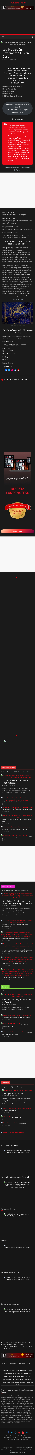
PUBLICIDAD (10, 1439)
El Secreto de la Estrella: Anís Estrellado (17, 1033)
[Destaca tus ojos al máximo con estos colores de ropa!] (17, 815)
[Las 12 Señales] (6, 1116)
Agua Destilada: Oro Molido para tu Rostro (14, 963)
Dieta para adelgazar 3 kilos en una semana (15, 938)
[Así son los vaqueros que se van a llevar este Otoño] (17, 808)
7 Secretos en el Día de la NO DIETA (13, 977)
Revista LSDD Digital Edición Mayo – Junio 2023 (17, 1373)
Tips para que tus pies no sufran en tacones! (17, 837)
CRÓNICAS (15, 1437)
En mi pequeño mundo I (9, 1110)
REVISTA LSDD (28, 1437)
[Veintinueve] (9, 1123)
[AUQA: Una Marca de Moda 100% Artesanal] (17, 775)
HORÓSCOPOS (7, 1437)
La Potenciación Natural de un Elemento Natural (17, 1017)
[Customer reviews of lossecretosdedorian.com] (12, 1132)
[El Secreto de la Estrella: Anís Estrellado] (13, 1032)
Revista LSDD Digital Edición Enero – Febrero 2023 (17, 1379)
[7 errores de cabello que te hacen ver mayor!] (15, 827)
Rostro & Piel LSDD (8, 353)
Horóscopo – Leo (8, 341)
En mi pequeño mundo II (13, 1093)
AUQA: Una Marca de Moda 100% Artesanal (15, 781)
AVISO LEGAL (26, 1439)
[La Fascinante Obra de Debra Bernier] (17, 798)
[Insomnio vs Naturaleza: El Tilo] (10, 1023)
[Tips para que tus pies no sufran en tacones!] (14, 835)
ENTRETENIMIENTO (25, 1435)
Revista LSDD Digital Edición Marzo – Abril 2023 (17, 1376)
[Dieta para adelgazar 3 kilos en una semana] (17, 932)
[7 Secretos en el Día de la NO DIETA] (17, 969)
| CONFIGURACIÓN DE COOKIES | (17, 1441)
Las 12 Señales (16, 1117)
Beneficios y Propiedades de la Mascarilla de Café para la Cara (17, 902)
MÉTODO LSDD (18, 1439)
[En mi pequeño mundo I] (16, 1108)
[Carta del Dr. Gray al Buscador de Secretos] (17, 994)
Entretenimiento (7, 363)
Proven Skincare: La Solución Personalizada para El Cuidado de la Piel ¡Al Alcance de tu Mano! (17, 951)
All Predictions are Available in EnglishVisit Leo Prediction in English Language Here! (17, 108)
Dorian (6, 59)
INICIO (7, 1435)
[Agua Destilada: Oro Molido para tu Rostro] (17, 957)
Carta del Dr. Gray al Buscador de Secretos (16, 1000)
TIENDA (23, 3)
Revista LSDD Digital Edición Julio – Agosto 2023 (17, 1370)
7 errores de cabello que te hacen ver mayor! (16, 828)
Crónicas (5, 359)
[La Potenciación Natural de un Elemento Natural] (16, 1015)
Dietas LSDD (6, 349)
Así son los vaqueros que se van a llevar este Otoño (17, 810)
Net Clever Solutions (23, 1450)
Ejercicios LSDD (7, 351)
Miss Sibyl (6, 1095)
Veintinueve (22, 1123)
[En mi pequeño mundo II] (17, 1090)
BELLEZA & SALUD (14, 1435)
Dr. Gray (5, 357)
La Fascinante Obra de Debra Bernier (13, 802)
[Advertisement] (17, 24)
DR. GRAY (21, 1437)
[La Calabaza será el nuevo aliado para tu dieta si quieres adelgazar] (17, 920)
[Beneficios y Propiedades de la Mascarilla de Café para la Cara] (17, 894)
